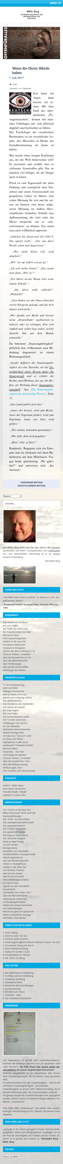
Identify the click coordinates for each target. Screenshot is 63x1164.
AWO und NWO (10, 688)
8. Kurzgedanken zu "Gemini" (17, 954)
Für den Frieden (10, 844)
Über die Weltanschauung (15, 764)
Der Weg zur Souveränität (15, 835)
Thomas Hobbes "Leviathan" (17, 654)
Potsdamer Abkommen (14, 644)
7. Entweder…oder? (12, 995)
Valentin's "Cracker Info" (14, 795)
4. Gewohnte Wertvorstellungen (18, 985)
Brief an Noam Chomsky (14, 694)
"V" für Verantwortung (13, 684)
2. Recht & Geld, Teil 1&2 (15, 935)
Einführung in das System (15, 723)
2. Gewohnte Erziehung (14, 979)
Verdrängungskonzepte (14, 902)
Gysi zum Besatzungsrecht (16, 860)
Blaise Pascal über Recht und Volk (19, 812)
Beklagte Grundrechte (13, 691)
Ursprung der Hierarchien (15, 898)
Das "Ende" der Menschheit (16, 819)
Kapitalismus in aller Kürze (15, 742)
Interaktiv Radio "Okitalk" (15, 791)
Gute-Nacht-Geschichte (14, 788)
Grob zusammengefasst (14, 638)
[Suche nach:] (31, 504)
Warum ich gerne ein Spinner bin (18, 911)
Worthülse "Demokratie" (15, 917)
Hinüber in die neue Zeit (14, 641)
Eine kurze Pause (11, 635)
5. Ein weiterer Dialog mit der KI (18, 945)
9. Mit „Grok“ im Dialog (14, 958)
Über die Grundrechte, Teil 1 (16, 761)
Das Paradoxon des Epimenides (18, 703)
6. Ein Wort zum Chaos (14, 991)
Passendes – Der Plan (13, 751)
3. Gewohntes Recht (12, 982)
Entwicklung (17, 557)
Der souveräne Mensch (14, 825)
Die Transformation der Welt (17, 632)
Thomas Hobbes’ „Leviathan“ (17, 758)
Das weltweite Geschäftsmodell (18, 822)
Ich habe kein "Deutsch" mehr (17, 735)
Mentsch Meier (10, 748)
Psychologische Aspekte (14, 754)
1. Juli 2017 (16, 78)
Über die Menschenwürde (15, 895)
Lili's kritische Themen (13, 870)
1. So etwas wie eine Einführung (18, 975)
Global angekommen (13, 857)
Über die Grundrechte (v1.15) (17, 657)
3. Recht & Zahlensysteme (15, 939)
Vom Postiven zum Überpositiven (19, 770)
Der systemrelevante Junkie (16, 716)
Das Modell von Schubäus (15, 622)
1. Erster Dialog (10, 932)
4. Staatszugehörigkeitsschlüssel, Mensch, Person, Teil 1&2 (31, 942)
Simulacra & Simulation (14, 648)
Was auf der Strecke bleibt (15, 667)
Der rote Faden (10, 625)
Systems (56, 547)
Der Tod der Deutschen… (15, 719)
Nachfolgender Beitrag (31, 485)
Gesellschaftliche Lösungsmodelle (19, 854)
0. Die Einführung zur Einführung (18, 972)
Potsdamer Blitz (11, 883)
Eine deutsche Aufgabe (14, 838)
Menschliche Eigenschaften (16, 879)
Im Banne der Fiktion (13, 739)
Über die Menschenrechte (15, 660)
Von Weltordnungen (12, 908)
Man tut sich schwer (12, 873)
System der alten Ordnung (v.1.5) (19, 651)
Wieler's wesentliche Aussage (17, 914)
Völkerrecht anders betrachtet (17, 905)
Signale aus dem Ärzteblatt (16, 886)
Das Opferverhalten (12, 700)
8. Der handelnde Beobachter (17, 998)
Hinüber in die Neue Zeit (14, 867)
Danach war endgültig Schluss (17, 697)
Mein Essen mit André (13, 876)
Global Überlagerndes (13, 732)
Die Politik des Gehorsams (15, 628)
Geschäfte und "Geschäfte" (16, 851)
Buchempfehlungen (12, 816)
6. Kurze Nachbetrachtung (15, 948)
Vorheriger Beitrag (31, 482)
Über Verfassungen (12, 663)
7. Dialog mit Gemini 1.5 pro (16, 951)
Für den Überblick (11, 726)
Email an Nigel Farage (13, 841)
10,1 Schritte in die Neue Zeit (17, 809)
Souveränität (9, 889)
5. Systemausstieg (12, 988)
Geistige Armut (10, 847)
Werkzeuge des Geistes (14, 670)
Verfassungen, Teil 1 (13, 767)
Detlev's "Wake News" (13, 785)
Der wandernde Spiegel (14, 832)
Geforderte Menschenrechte (16, 729)
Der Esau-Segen (10, 710)
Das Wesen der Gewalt (14, 707)
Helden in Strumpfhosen (14, 863)
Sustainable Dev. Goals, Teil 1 (17, 892)
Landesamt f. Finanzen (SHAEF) (18, 745)
